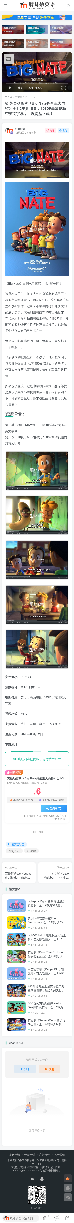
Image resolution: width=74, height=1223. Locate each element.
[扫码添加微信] (68, 1197)
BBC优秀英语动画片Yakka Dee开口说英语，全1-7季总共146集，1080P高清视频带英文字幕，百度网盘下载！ (47, 1009)
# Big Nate (14, 851)
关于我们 (59, 1154)
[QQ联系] (68, 1188)
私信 (64, 130)
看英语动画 (21, 96)
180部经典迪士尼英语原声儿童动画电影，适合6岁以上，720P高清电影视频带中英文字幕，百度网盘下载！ (47, 992)
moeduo (20, 129)
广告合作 (44, 1154)
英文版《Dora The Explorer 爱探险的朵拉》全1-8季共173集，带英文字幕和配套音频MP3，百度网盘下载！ (47, 958)
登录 (27, 1069)
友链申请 (14, 1154)
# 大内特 (31, 851)
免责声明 (29, 1154)
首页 (9, 96)
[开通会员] (68, 1178)
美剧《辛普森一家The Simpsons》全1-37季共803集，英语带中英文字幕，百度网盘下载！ (46, 924)
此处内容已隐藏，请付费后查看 (38, 759)
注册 (51, 1069)
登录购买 (55, 808)
